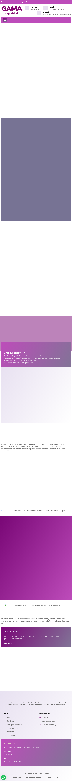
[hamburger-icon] (5, 20)
